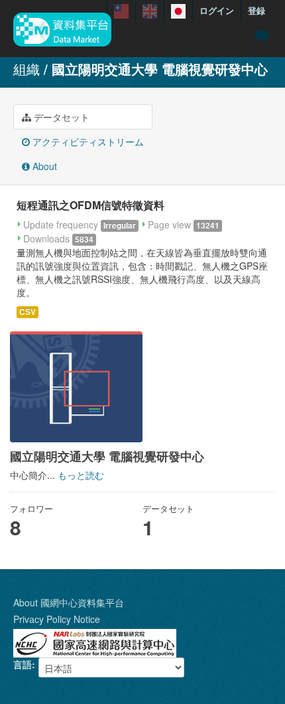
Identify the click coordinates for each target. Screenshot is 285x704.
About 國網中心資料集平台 (68, 602)
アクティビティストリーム (87, 141)
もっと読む (81, 475)
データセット (60, 117)
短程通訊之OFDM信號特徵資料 (90, 205)
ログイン (217, 10)
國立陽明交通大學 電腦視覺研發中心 (160, 68)
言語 (22, 664)
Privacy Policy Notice (56, 619)
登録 (256, 10)
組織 (26, 68)
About (43, 166)
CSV (27, 311)
